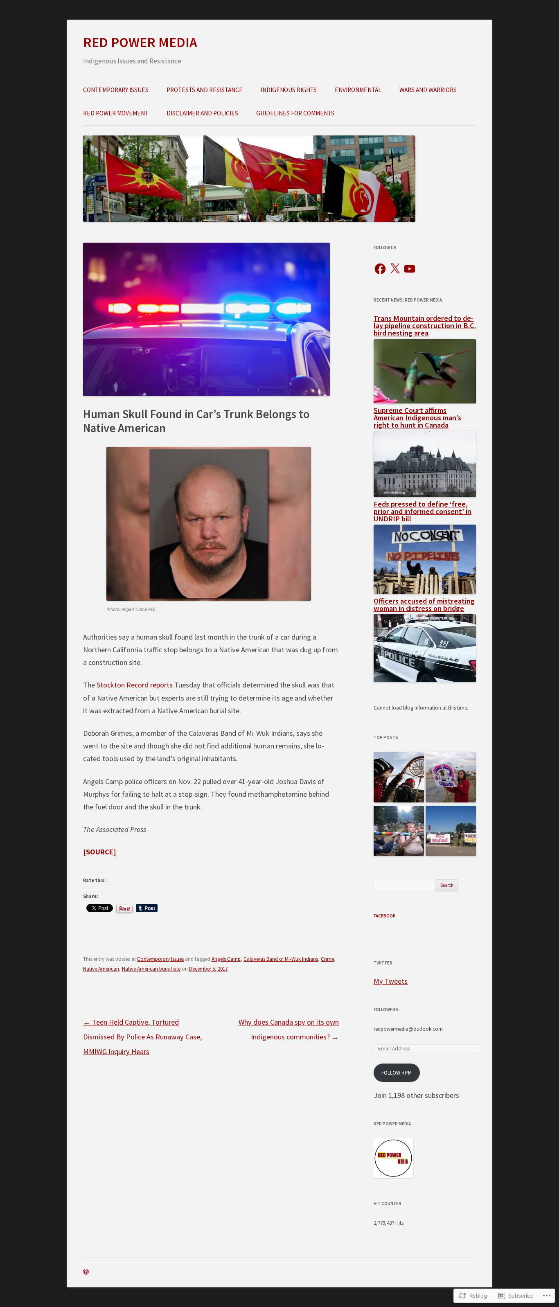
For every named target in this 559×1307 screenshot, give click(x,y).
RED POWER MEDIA (140, 42)
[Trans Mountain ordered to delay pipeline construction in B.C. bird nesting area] (425, 401)
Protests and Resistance (205, 90)
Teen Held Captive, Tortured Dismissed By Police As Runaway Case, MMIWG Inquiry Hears (142, 1037)
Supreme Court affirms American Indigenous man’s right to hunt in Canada (417, 418)
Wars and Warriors (428, 90)
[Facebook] (380, 268)
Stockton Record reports (135, 685)
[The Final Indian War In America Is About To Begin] (399, 778)
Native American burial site (151, 968)
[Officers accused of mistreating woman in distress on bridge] (425, 679)
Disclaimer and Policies (202, 113)
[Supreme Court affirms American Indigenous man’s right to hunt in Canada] (425, 494)
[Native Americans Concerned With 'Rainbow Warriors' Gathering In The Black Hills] (399, 831)
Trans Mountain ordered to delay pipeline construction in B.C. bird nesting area (425, 325)
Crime (327, 958)
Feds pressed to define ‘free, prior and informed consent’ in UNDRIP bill (422, 511)
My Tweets (391, 981)
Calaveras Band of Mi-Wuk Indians (280, 958)
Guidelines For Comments (295, 113)
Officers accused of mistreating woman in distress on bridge (424, 604)
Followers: (386, 1009)
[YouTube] (409, 268)
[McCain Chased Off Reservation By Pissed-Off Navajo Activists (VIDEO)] (451, 831)
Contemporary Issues (116, 90)
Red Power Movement (116, 113)
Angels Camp (226, 958)
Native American (101, 968)
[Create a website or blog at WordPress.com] (86, 1272)
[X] (394, 268)
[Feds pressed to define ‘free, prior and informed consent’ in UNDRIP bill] (425, 591)
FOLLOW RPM (396, 1072)
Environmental (358, 90)
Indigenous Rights (289, 90)
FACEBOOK (384, 916)
